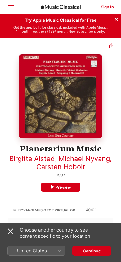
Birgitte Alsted (32, 159)
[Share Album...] (111, 47)
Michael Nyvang (84, 159)
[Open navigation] (10, 7)
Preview (63, 187)
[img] (61, 7)
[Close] (116, 18)
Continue (92, 250)
